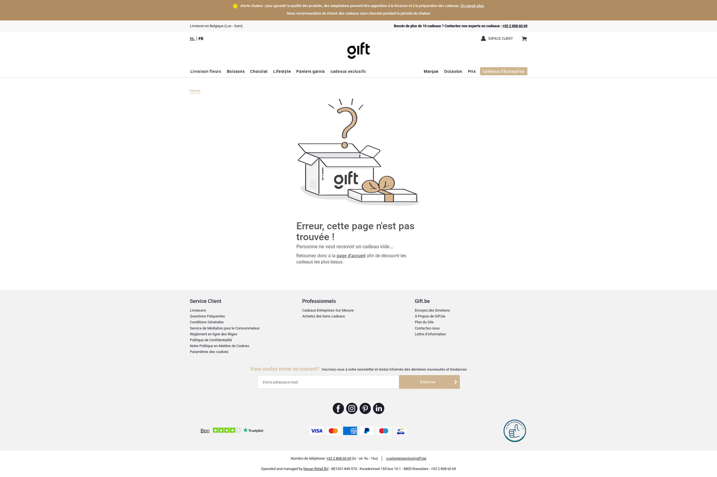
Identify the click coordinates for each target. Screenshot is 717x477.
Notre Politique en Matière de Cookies (219, 346)
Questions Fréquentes (207, 316)
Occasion (453, 71)
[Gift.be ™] (358, 46)
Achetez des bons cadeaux (323, 316)
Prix (472, 71)
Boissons (236, 71)
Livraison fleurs (205, 71)
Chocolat (259, 71)
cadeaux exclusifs (348, 71)
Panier (524, 38)
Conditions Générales (207, 322)
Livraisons (198, 310)
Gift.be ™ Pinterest (365, 408)
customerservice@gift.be (406, 458)
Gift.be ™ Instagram (352, 408)
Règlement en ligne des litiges (213, 334)
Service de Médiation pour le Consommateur (225, 328)
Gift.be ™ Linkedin (378, 408)
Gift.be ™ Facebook (338, 408)
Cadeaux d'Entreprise (504, 71)
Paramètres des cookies (209, 352)
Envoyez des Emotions (432, 310)
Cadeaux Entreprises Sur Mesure (328, 310)
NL (192, 39)
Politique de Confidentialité (211, 340)
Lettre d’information (430, 334)
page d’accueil (351, 255)
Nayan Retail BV (316, 469)
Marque (431, 71)
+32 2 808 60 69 (514, 26)
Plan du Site (424, 322)
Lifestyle (282, 71)
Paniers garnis (310, 71)
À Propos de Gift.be (430, 316)
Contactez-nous (427, 328)
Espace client (500, 39)
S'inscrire (428, 382)
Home (195, 90)
